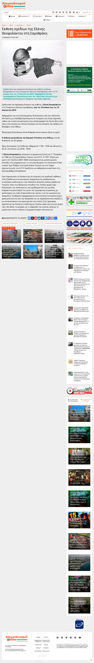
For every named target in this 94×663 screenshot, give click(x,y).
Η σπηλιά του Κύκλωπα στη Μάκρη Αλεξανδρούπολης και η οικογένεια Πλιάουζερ (32, 253)
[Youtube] (70, 12)
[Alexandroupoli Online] (13, 8)
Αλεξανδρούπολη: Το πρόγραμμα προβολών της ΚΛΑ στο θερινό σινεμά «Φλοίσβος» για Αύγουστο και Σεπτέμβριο (79, 433)
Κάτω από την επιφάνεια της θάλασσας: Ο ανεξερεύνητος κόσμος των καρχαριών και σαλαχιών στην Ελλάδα (82, 269)
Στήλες (71, 16)
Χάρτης (46, 644)
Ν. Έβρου (47, 20)
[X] (56, 12)
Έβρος (11, 25)
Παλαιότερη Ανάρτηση (53, 223)
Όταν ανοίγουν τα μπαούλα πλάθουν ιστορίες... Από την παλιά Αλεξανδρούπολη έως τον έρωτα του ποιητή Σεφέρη (54, 251)
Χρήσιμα (81, 16)
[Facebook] (53, 12)
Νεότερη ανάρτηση (10, 223)
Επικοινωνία (46, 651)
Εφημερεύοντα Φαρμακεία (38, 641)
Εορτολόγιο (38, 644)
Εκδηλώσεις (61, 16)
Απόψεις (49, 16)
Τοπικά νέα (37, 16)
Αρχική (12, 16)
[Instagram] (60, 12)
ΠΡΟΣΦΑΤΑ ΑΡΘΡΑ (76, 248)
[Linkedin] (63, 12)
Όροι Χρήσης (38, 651)
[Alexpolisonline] (74, 12)
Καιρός (46, 637)
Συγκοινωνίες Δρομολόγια (46, 641)
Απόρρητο (46, 648)
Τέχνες (29, 25)
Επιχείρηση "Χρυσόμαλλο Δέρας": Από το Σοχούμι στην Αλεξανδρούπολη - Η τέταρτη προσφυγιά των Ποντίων (54, 235)
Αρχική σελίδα (31, 223)
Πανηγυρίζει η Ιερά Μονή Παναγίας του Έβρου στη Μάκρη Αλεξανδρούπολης (81, 309)
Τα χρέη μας (75, 483)
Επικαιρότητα (24, 16)
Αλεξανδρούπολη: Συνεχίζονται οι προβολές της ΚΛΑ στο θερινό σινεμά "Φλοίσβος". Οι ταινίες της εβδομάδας (78, 603)
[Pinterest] (66, 12)
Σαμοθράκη (20, 25)
